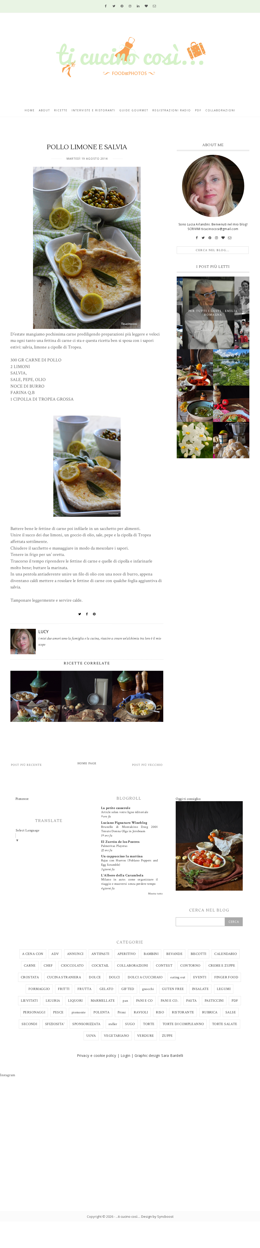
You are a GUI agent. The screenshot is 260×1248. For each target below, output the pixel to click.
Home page (86, 763)
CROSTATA (30, 977)
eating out (177, 977)
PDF (235, 1000)
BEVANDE (174, 954)
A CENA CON (32, 954)
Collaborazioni (220, 110)
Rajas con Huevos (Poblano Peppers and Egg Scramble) (129, 862)
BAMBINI (151, 954)
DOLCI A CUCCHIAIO (145, 977)
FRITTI (63, 989)
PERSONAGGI (34, 1012)
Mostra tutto (155, 893)
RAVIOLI (141, 1012)
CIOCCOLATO (72, 965)
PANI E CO (144, 1000)
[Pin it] (94, 614)
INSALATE (200, 989)
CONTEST (164, 965)
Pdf (198, 110)
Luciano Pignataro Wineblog (124, 822)
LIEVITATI (29, 1000)
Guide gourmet (133, 110)
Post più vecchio (147, 765)
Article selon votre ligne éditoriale (124, 812)
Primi (122, 1012)
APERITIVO (126, 954)
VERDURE (145, 1035)
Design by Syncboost (157, 1216)
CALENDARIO (225, 954)
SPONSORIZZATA (86, 1024)
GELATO (106, 989)
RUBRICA (210, 1012)
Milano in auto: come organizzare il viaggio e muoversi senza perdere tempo (129, 881)
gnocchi (148, 989)
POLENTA (101, 1012)
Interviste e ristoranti (93, 110)
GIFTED (127, 989)
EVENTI (199, 977)
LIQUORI (75, 1000)
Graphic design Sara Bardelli (159, 1055)
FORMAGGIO (39, 989)
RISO (160, 1012)
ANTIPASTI (100, 954)
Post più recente (26, 765)
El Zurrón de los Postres (120, 842)
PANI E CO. (169, 1000)
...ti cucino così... (128, 1216)
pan (125, 1000)
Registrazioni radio (171, 110)
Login (125, 1055)
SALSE (230, 1012)
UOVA (91, 1035)
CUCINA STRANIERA (64, 977)
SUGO (130, 1024)
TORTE (148, 1024)
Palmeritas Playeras (114, 846)
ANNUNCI (75, 954)
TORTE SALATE (224, 1024)
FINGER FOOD (226, 977)
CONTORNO (190, 965)
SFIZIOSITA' (54, 1024)
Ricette (61, 110)
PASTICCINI (214, 1000)
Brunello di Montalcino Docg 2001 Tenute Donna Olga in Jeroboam (129, 829)
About (44, 110)
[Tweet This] (79, 614)
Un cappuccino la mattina (122, 856)
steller (112, 1024)
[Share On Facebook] (87, 614)
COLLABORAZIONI (132, 965)
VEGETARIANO (116, 1035)
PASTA (191, 1000)
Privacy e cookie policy (96, 1055)
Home (30, 110)
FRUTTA (84, 989)
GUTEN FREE (173, 989)
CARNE (30, 965)
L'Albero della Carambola (122, 875)
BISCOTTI (198, 954)
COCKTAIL (100, 965)
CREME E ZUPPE (221, 965)
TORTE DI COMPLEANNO (183, 1024)
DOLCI (114, 977)
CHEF (48, 965)
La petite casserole (116, 808)
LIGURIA (53, 1000)
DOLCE (95, 977)
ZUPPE (167, 1035)
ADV (55, 954)
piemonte (79, 1012)
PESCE (58, 1012)
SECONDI (29, 1024)
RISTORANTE (183, 1012)
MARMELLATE (103, 1000)
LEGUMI (224, 989)
